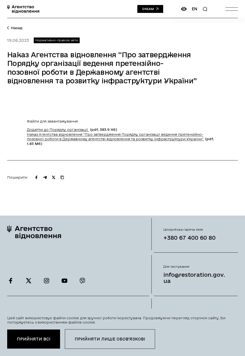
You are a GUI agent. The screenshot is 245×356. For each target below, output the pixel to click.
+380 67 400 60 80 (189, 237)
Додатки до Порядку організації (58, 130)
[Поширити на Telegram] (45, 177)
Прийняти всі (33, 339)
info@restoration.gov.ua (194, 277)
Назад (16, 28)
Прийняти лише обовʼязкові (110, 339)
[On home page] (23, 9)
